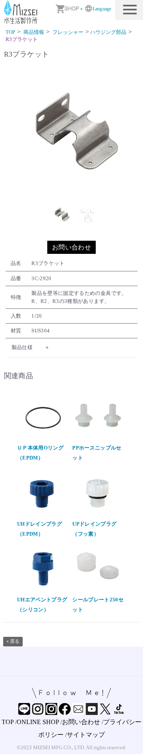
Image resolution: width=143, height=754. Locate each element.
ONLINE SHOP (38, 722)
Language (102, 9)
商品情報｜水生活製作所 (22, 12)
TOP (8, 722)
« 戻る (12, 641)
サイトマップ (86, 734)
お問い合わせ (71, 247)
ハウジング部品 (108, 32)
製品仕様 (22, 347)
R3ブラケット (22, 39)
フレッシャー (67, 32)
